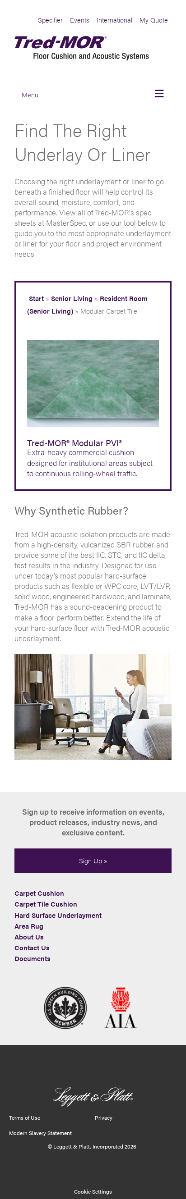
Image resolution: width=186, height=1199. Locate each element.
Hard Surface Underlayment (58, 915)
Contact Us (32, 948)
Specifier (50, 20)
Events (79, 20)
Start (36, 298)
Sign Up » (93, 861)
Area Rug (28, 926)
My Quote (154, 20)
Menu (30, 95)
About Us (29, 937)
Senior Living (72, 298)
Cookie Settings (93, 1191)
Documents (32, 958)
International (114, 20)
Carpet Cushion (39, 893)
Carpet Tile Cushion (45, 904)
